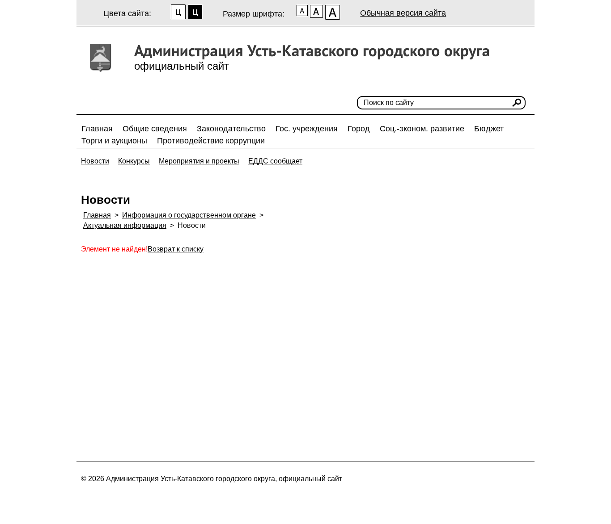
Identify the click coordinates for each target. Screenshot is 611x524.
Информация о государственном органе (189, 215)
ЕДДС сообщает (275, 161)
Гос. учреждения (307, 128)
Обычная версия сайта (403, 12)
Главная (97, 128)
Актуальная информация (124, 225)
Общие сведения (155, 128)
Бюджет (489, 128)
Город (359, 128)
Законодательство (231, 128)
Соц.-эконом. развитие (422, 128)
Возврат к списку (176, 249)
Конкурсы (134, 161)
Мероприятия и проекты (199, 161)
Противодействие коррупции (211, 140)
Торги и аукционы (114, 140)
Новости (95, 161)
